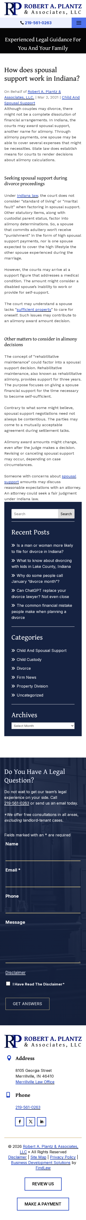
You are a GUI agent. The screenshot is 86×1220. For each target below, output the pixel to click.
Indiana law (27, 195)
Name (11, 843)
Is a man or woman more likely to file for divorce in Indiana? (42, 548)
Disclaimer (15, 972)
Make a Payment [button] (43, 1204)
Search (66, 514)
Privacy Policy (63, 1157)
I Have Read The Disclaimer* (39, 984)
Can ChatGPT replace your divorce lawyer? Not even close (40, 593)
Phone (12, 896)
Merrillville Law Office (35, 1081)
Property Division (32, 686)
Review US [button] (43, 1184)
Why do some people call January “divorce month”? (37, 578)
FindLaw (43, 1167)
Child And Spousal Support (41, 650)
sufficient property (34, 309)
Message (15, 922)
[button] (79, 23)
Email (13, 869)
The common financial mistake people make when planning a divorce (41, 611)
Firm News (26, 677)
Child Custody (29, 659)
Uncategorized (30, 695)
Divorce (24, 668)
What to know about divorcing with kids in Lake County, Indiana (41, 563)
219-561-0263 (38, 22)
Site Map (38, 1157)
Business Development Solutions (40, 1162)
